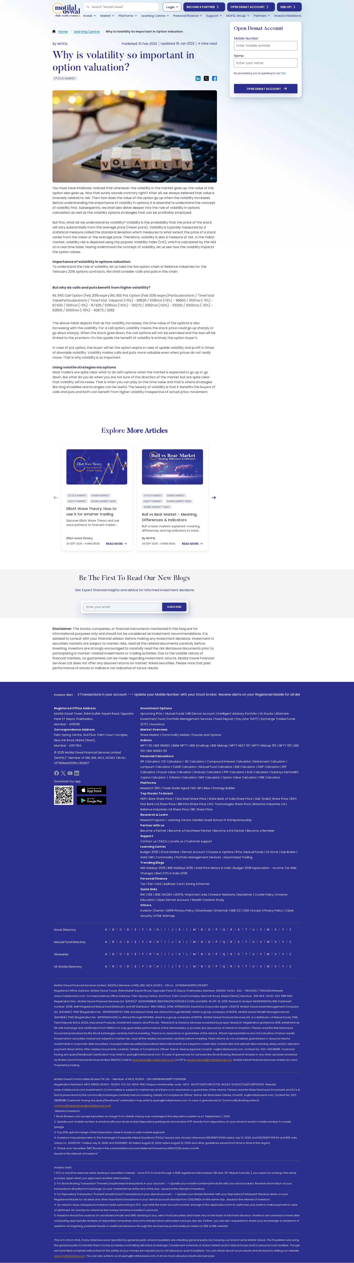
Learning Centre (179, 820)
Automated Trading (238, 857)
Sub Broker (288, 852)
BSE (142, 894)
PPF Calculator (234, 772)
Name (239, 55)
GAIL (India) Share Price (271, 799)
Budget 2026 (149, 852)
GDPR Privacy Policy (180, 910)
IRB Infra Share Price (192, 804)
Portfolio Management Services (189, 719)
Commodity (164, 857)
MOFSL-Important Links (191, 894)
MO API (196, 788)
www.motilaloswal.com (69, 1256)
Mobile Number (246, 38)
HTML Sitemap (164, 916)
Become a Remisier (261, 831)
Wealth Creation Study (208, 900)
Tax (142, 884)
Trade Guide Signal (175, 788)
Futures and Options (206, 735)
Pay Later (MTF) (247, 719)
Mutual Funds (174, 714)
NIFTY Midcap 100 (264, 745)
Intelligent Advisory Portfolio (237, 714)
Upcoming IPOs (151, 714)
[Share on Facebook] (214, 78)
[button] (87, 6)
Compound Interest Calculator (229, 761)
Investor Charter (152, 910)
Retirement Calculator (269, 761)
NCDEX (167, 894)
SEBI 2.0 (235, 910)
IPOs (239, 852)
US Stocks (266, 714)
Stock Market (170, 852)
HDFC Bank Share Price (156, 799)
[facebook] (56, 774)
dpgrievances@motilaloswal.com (209, 1060)
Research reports (152, 820)
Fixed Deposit (224, 719)
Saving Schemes (198, 884)
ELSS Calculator (258, 772)
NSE (150, 894)
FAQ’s (163, 841)
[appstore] (92, 790)
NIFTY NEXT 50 (240, 745)
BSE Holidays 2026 (180, 868)
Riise (207, 788)
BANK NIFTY (180, 745)
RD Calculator (194, 761)
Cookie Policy (264, 894)
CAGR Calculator (185, 767)
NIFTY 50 (146, 745)
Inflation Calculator (182, 777)
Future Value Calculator (175, 772)
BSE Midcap (220, 745)
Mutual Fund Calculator (216, 767)
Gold (143, 857)
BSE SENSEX (162, 745)
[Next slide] (213, 497)
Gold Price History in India (213, 868)
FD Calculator (172, 761)
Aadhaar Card (173, 884)
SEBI (157, 894)
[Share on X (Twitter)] (206, 78)
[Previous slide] (55, 497)
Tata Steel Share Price (190, 799)
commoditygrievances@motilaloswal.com (82, 1106)
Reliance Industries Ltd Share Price (164, 809)
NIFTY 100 (285, 745)
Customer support (199, 841)
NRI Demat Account (201, 714)
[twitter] (63, 774)
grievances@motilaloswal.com (153, 1060)
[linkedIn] (76, 774)
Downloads (204, 910)
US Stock (272, 852)
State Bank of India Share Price (230, 799)
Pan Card (154, 884)
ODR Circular (252, 910)
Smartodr (221, 910)
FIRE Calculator (269, 777)
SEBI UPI (286, 7)
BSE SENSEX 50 (157, 751)
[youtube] (70, 774)
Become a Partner (201, 7)
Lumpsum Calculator (155, 767)
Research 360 (150, 788)
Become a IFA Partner (229, 831)
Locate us (176, 841)
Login (170, 7)
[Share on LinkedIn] (198, 78)
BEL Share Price (201, 809)
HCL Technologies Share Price (230, 804)
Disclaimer (244, 894)
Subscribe (174, 607)
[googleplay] (92, 800)
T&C (283, 73)
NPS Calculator (209, 777)
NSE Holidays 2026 (153, 868)
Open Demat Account (247, 7)
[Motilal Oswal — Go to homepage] (66, 10)
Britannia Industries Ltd (269, 804)
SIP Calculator (150, 761)
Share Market (149, 735)
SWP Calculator (269, 767)
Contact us (148, 841)
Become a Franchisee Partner (190, 831)
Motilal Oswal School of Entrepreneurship (222, 820)
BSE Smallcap (199, 745)
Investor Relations (222, 894)
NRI (151, 857)
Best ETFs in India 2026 (171, 873)
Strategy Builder (223, 788)
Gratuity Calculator (207, 772)
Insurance (157, 724)
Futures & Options (220, 852)
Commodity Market (176, 735)
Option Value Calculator (239, 777)
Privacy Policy (273, 910)
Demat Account (193, 852)
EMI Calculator (245, 767)
